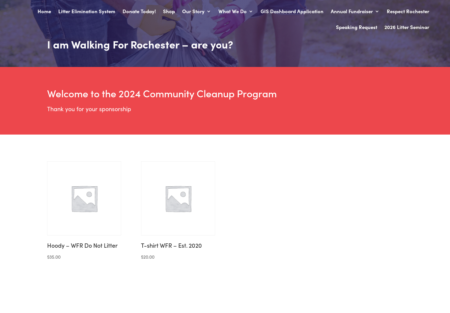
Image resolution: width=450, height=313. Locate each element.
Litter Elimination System (86, 12)
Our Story (193, 12)
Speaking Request (356, 27)
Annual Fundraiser (352, 12)
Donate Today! (139, 12)
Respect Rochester (408, 12)
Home (44, 12)
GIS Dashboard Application (292, 12)
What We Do (232, 12)
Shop (169, 12)
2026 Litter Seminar (406, 27)
